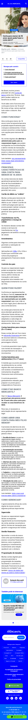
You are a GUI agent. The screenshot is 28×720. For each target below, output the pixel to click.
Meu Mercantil (19, 655)
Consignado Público (19, 653)
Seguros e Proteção (10, 661)
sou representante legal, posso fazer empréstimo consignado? (13, 161)
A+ (11, 59)
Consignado (14, 666)
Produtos (21, 658)
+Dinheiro (14, 49)
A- (3, 59)
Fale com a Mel (15, 685)
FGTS (12, 655)
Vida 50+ (20, 661)
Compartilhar (21, 58)
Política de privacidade (14, 679)
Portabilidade (13, 658)
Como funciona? (10, 69)
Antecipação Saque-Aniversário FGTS (14, 675)
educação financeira (11, 335)
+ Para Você (6, 647)
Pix (17, 230)
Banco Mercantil (14, 396)
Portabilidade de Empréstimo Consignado (14, 670)
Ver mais (14, 82)
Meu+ (5, 658)
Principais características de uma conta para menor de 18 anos (14, 73)
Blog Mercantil (5, 49)
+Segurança (22, 647)
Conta (6, 655)
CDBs (15, 251)
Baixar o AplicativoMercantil (15, 691)
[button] (9, 622)
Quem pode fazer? (10, 77)
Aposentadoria (9, 650)
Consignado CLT (8, 653)
